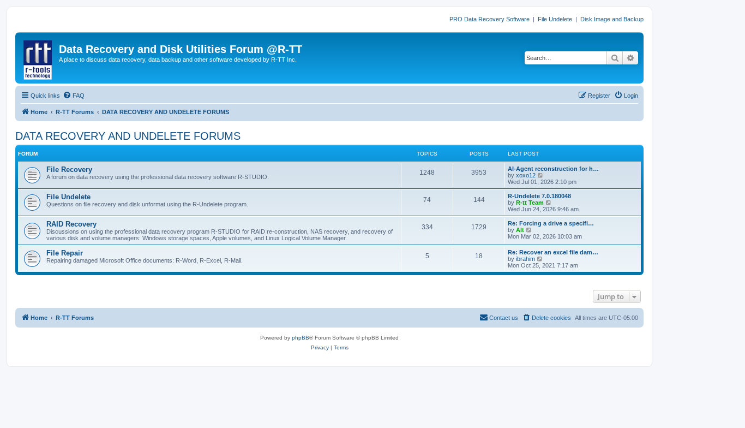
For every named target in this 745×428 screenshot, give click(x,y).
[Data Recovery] (38, 58)
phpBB (300, 338)
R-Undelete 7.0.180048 (539, 196)
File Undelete (555, 19)
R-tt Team (530, 202)
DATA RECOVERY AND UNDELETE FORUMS (128, 136)
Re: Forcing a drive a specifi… (551, 223)
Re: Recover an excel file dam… (553, 252)
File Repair (64, 253)
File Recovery (69, 169)
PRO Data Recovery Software (489, 19)
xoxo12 (526, 175)
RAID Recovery (71, 224)
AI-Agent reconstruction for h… (553, 168)
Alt (520, 230)
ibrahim (525, 258)
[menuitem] (74, 95)
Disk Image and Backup (612, 19)
